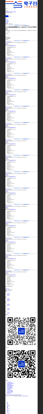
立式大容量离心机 (9, 387)
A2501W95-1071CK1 (8, 123)
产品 (8, 24)
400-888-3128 (7, 288)
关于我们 (6, 22)
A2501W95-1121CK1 (8, 205)
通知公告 (8, 300)
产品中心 (6, 19)
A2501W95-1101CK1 (8, 172)
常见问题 (8, 299)
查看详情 (6, 43)
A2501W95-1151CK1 (8, 254)
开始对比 (8, 37)
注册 (10, 16)
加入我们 (8, 309)
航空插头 (11, 11)
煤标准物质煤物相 (9, 386)
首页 (6, 18)
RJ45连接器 (14, 11)
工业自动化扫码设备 (10, 391)
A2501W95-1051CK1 (8, 90)
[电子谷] (21, 4)
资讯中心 (8, 295)
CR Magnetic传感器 (10, 390)
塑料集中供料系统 (9, 392)
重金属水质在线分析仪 (10, 385)
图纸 (11, 45)
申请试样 (14, 45)
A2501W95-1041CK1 (8, 74)
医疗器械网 (8, 389)
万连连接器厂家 (9, 382)
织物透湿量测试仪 (9, 388)
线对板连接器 (7, 11)
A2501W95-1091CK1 (8, 156)
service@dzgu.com (8, 290)
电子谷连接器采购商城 (10, 383)
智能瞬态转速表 (9, 384)
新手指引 (8, 298)
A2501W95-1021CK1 (8, 41)
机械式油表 (8, 393)
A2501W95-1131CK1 (8, 221)
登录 (7, 16)
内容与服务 (7, 21)
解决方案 (6, 20)
